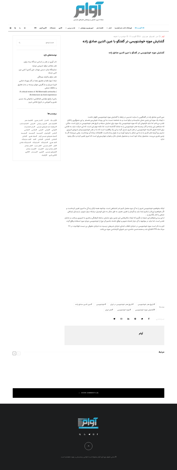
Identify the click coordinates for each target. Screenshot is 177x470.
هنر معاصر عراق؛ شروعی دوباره (44, 65)
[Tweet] (142, 319)
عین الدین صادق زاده (83, 304)
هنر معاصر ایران (50, 149)
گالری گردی (43, 28)
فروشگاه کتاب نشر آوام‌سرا (123, 28)
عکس (54, 133)
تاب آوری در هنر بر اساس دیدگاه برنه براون (40, 61)
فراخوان (46, 133)
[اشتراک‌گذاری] (148, 319)
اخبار (110, 28)
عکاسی (33, 130)
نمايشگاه (53, 28)
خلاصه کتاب (23, 124)
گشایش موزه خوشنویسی (144, 309)
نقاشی (54, 139)
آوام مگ (53, 120)
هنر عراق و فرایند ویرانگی (47, 76)
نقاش (24, 136)
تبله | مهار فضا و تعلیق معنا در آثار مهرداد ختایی (38, 80)
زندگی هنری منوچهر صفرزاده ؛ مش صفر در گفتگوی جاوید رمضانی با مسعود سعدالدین (126, 373)
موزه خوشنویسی (123, 309)
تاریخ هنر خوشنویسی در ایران (121, 304)
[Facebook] (97, 434)
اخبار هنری (38, 120)
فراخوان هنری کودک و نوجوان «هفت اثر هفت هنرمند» (58, 373)
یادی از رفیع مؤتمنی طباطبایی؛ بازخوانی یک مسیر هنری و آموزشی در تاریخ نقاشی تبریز (38, 100)
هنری (41, 152)
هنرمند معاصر (30, 149)
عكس (40, 130)
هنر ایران (145, 36)
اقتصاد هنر (100, 28)
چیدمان (34, 152)
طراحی (47, 130)
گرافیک (44, 155)
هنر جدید (37, 146)
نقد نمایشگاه (26, 139)
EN (35, 28)
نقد (34, 139)
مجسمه (39, 133)
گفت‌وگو (151, 36)
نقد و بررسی (71, 28)
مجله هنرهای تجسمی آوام (47, 136)
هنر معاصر (28, 146)
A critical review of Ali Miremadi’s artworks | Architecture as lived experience (38, 93)
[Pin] (135, 319)
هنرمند (40, 149)
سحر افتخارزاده (29, 127)
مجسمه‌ (23, 133)
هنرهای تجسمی (50, 152)
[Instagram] (25, 28)
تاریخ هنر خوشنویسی (146, 304)
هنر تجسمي (47, 146)
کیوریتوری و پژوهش (86, 28)
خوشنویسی (100, 304)
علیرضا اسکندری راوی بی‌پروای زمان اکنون (62, 361)
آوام (163, 36)
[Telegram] (89, 434)
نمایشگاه (35, 142)
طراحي (54, 130)
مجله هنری (32, 136)
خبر (157, 36)
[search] (19, 43)
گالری (60, 28)
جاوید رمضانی (41, 124)
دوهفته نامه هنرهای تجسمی (46, 127)
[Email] (121, 319)
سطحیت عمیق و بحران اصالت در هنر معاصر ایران (138, 361)
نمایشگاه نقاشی (24, 142)
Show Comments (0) (89, 393)
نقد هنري (53, 142)
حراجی (32, 124)
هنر (54, 146)
